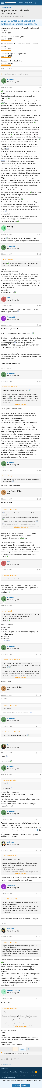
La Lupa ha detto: (8, 780)
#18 (40, 893)
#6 (40, 381)
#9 (40, 570)
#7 (40, 470)
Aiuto (32, 1072)
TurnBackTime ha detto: (10, 660)
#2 (40, 235)
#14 (40, 753)
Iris (8, 297)
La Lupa (10, 745)
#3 (40, 254)
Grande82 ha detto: (8, 509)
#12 (40, 695)
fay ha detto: (6, 260)
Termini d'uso (14, 1072)
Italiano (5, 1069)
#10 (40, 605)
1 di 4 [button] (15, 1049)
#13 (40, 726)
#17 (40, 850)
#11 (40, 654)
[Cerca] (39, 3)
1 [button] (3, 39)
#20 (40, 998)
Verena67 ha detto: (8, 387)
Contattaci (5, 1072)
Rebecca (10, 842)
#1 (40, 87)
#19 (40, 937)
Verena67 (11, 317)
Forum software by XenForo (17, 1076)
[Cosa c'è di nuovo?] (35, 3)
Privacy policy (24, 1072)
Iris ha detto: (6, 476)
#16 (40, 819)
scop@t (36, 830)
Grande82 (6, 16)
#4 (40, 306)
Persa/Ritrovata (13, 990)
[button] (2, 2)
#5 (40, 325)
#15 (40, 775)
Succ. (22, 1049)
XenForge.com (11, 1077)
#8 (40, 499)
